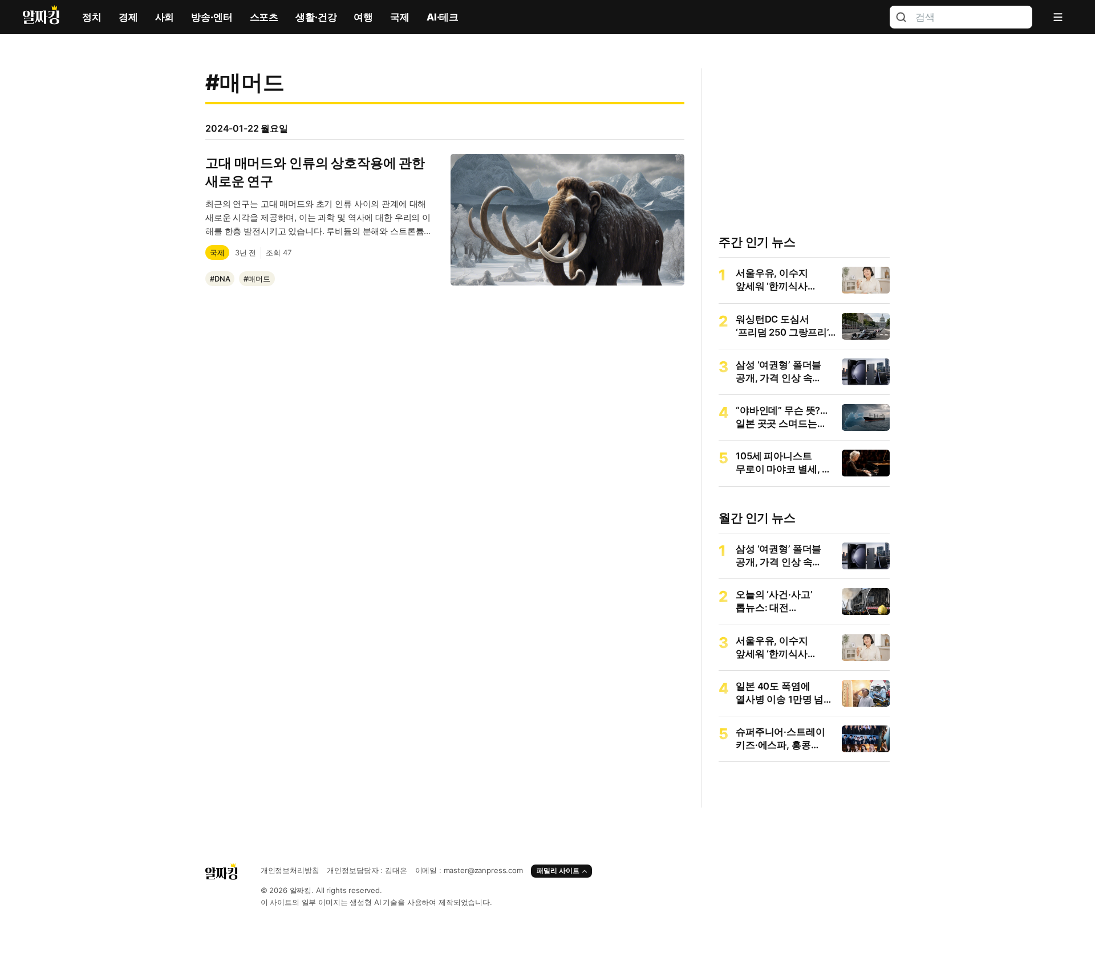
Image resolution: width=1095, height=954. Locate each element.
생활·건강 (315, 17)
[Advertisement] (444, 444)
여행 (363, 17)
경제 (128, 17)
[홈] (41, 17)
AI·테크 (443, 17)
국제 (399, 17)
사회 (165, 17)
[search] (901, 17)
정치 (92, 17)
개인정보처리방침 (290, 870)
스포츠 (264, 17)
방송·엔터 (211, 17)
